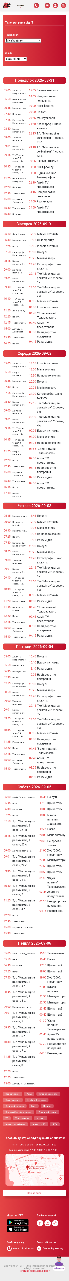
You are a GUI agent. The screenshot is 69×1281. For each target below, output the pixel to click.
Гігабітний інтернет (36, 1100)
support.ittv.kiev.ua (23, 1248)
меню (20, 5)
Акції (29, 1094)
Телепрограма (22, 1118)
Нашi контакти (34, 1193)
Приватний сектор (47, 1112)
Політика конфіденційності (34, 1270)
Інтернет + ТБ (39, 1124)
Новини (47, 1106)
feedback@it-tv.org (53, 1248)
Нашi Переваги (12, 1100)
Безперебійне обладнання (18, 1112)
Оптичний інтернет (14, 1106)
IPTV (55, 1124)
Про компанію (12, 1094)
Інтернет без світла (48, 1094)
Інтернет (41, 1118)
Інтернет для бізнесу (15, 1124)
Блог (33, 1106)
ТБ (6, 1118)
